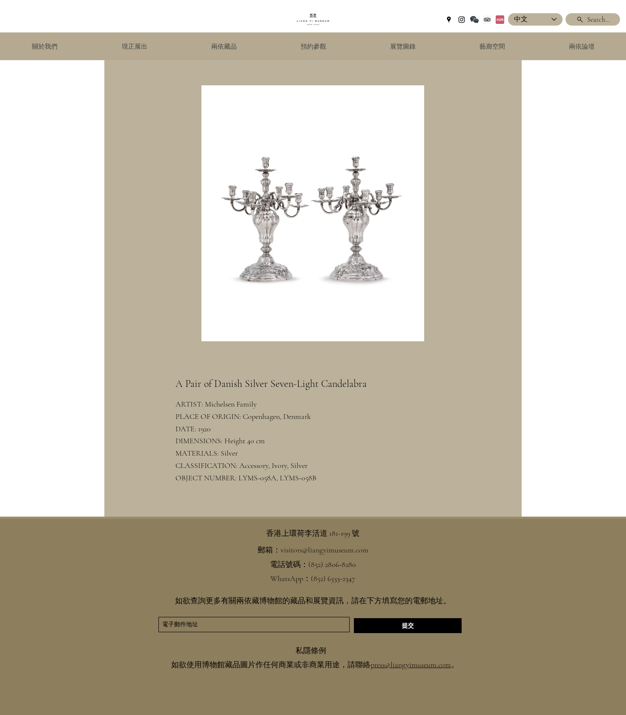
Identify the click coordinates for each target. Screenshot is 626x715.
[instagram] (461, 19)
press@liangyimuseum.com (410, 664)
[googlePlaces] (449, 19)
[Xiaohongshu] (500, 19)
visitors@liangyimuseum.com (324, 550)
